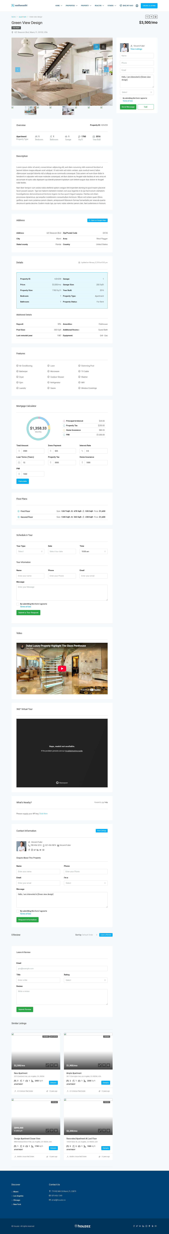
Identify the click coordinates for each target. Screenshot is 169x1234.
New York (17, 1204)
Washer (84, 377)
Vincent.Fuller (65, 845)
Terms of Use (25, 607)
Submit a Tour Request (28, 612)
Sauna (53, 388)
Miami (15, 1192)
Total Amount (22, 445)
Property (85, 5)
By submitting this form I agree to (33, 605)
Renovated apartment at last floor (81, 1138)
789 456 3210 (36, 845)
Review (19, 986)
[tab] (96, 47)
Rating (67, 975)
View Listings (101, 831)
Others (110, 5)
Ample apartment (73, 1073)
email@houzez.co (59, 1200)
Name (19, 570)
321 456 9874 (50, 845)
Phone (51, 570)
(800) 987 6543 (127, 5)
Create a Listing (149, 6)
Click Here (43, 814)
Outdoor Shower (57, 377)
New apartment (20, 1073)
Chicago (16, 1200)
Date (50, 546)
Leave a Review (106, 935)
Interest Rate (85, 445)
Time (82, 546)
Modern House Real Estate (25, 1156)
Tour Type (20, 546)
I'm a (66, 877)
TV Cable (85, 371)
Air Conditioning (25, 366)
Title (18, 975)
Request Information (27, 920)
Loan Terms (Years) (25, 457)
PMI (18, 468)
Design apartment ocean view (27, 1138)
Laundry (22, 388)
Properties (70, 5)
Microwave (54, 371)
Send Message (128, 107)
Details (53, 1083)
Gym (21, 382)
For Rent (16, 28)
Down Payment (54, 445)
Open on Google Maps (98, 220)
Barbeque (23, 371)
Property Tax (53, 457)
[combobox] (30, 551)
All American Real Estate (25, 1091)
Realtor (98, 5)
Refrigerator (55, 382)
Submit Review (24, 1009)
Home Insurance (87, 457)
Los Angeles (18, 1196)
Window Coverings (89, 388)
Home (57, 5)
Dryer (21, 377)
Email (82, 570)
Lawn (52, 366)
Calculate (22, 481)
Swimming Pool (87, 366)
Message (20, 582)
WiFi (83, 382)
